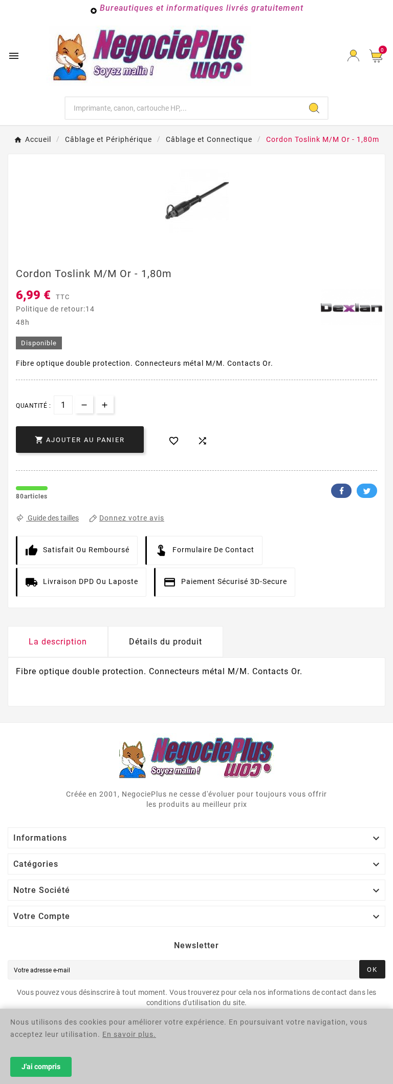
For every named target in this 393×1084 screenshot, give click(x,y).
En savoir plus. (129, 1034)
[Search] (314, 108)
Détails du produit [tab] (165, 642)
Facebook (341, 491)
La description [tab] (58, 642)
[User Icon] (353, 55)
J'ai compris (40, 1066)
